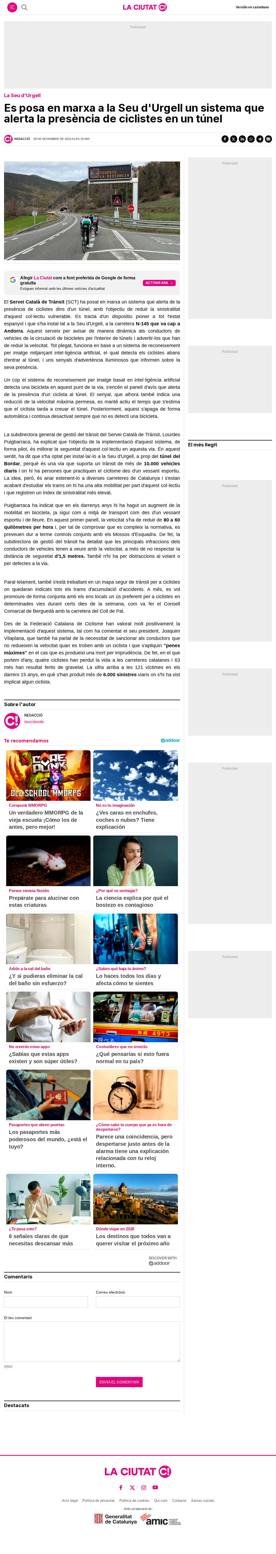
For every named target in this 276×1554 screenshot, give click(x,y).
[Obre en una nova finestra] (115, 1519)
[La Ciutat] (145, 7)
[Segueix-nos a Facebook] (121, 1487)
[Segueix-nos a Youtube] (155, 1487)
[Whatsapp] (250, 138)
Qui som (160, 1501)
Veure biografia (34, 721)
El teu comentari (18, 1318)
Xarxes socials (202, 1501)
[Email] (268, 138)
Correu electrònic (110, 1292)
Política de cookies (134, 1501)
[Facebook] (225, 138)
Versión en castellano (252, 7)
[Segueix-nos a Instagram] (144, 1487)
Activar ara (157, 283)
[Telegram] (259, 138)
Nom (8, 1292)
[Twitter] (233, 138)
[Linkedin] (242, 138)
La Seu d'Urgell (22, 95)
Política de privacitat (98, 1501)
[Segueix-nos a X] (132, 1487)
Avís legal (70, 1501)
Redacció (22, 138)
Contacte (179, 1501)
